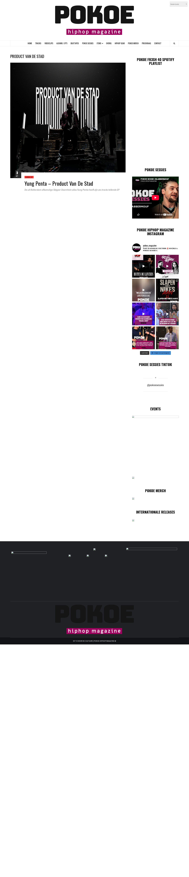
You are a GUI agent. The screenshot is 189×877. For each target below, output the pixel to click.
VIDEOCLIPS (49, 43)
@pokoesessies (155, 385)
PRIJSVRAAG (146, 43)
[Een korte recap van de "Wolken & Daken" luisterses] (143, 290)
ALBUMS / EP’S (61, 43)
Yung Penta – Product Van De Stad (58, 183)
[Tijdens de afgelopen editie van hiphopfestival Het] (167, 314)
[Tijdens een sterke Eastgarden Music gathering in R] (143, 337)
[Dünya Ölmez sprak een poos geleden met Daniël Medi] (167, 266)
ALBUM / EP (29, 177)
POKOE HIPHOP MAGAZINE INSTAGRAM (155, 231)
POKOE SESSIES (87, 43)
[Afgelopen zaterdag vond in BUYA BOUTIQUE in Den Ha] (167, 337)
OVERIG (108, 43)
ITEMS (99, 43)
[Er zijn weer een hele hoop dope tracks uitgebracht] (167, 290)
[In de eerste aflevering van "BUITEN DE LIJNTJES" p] (143, 266)
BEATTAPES (75, 43)
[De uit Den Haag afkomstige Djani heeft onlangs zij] (143, 314)
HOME (30, 43)
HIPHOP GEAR (120, 43)
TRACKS (38, 43)
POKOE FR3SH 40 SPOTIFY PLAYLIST (155, 61)
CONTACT (157, 43)
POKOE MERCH (133, 43)
